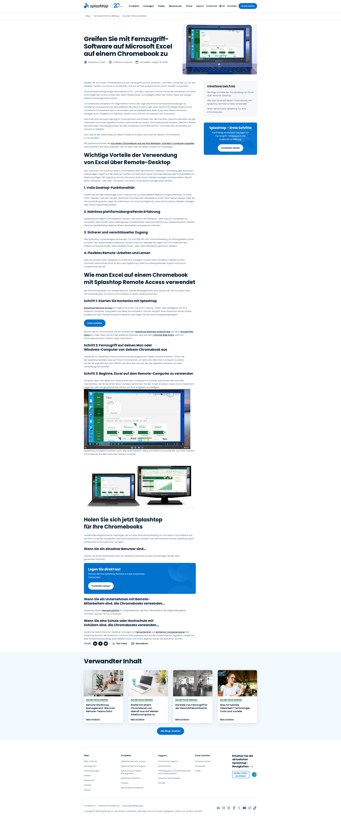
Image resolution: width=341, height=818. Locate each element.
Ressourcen (175, 6)
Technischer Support (168, 761)
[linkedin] (95, 643)
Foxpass (124, 783)
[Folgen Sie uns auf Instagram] (223, 808)
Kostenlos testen (230, 147)
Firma (189, 6)
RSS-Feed (121, 643)
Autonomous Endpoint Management (131, 772)
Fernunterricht (143, 632)
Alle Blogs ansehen (170, 731)
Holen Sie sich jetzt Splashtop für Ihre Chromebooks (226, 110)
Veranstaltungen (92, 770)
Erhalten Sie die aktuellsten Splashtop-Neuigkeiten (242, 761)
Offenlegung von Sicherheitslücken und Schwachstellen (174, 772)
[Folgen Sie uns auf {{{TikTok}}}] (254, 808)
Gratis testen (247, 6)
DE (223, 6)
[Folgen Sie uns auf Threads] (228, 808)
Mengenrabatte (110, 610)
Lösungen (148, 6)
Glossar (87, 790)
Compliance (89, 805)
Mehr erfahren (93, 719)
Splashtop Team (96, 62)
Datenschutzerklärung (109, 805)
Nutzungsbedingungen (132, 805)
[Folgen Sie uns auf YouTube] (244, 808)
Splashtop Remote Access (98, 307)
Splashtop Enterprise (130, 778)
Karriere (87, 775)
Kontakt (87, 785)
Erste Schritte (94, 323)
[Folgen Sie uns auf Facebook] (234, 808)
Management (90, 766)
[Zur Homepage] (96, 5)
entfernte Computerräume (170, 632)
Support (200, 6)
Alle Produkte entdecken (132, 787)
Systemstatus (164, 766)
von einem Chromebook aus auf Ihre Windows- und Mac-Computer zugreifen (152, 143)
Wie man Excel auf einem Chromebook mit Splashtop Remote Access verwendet (229, 102)
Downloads (211, 6)
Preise (161, 6)
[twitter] (106, 643)
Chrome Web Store (163, 335)
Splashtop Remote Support (133, 766)
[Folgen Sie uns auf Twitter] (239, 808)
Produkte (134, 6)
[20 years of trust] (116, 5)
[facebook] (100, 643)
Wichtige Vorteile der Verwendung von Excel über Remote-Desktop (230, 94)
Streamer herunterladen (169, 778)
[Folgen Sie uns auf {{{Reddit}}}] (249, 808)
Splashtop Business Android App (152, 331)
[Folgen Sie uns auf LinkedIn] (218, 808)
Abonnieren (141, 643)
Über (86, 755)
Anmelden (232, 6)
